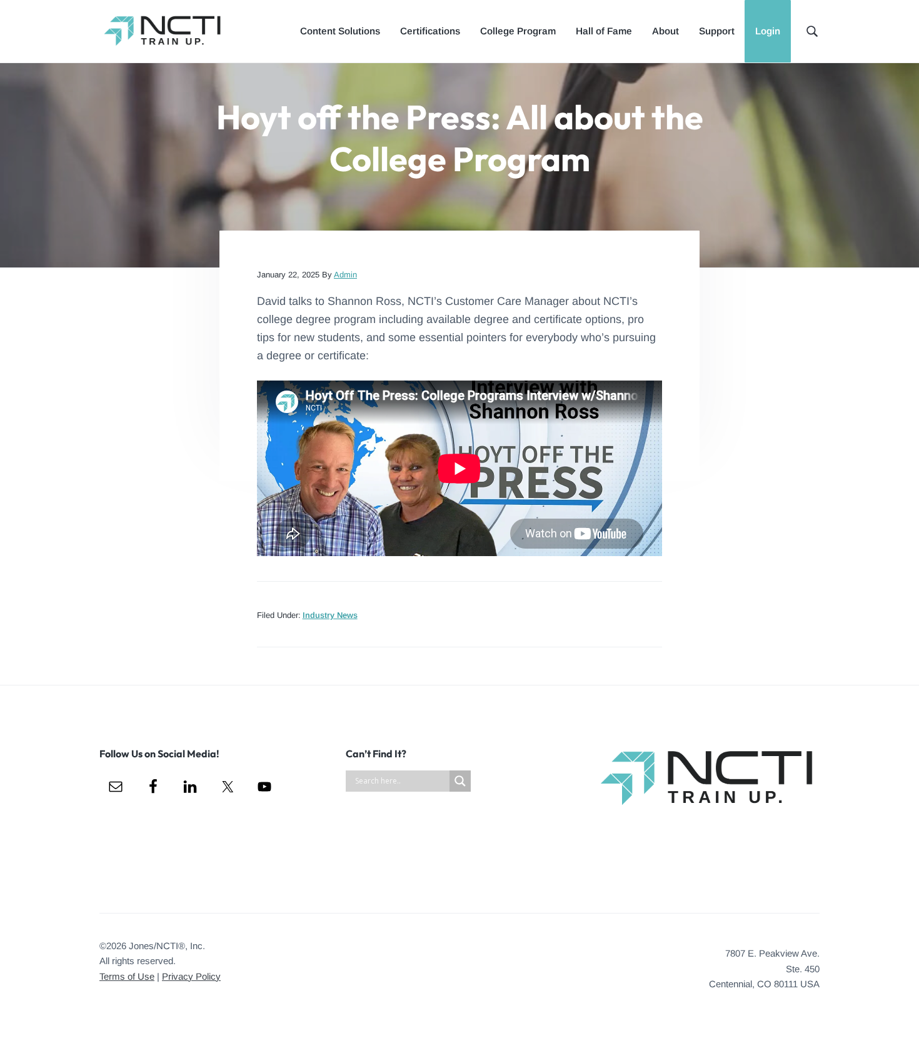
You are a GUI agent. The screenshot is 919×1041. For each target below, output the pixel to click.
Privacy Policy (191, 976)
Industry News (330, 615)
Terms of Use (126, 976)
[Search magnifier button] (460, 781)
